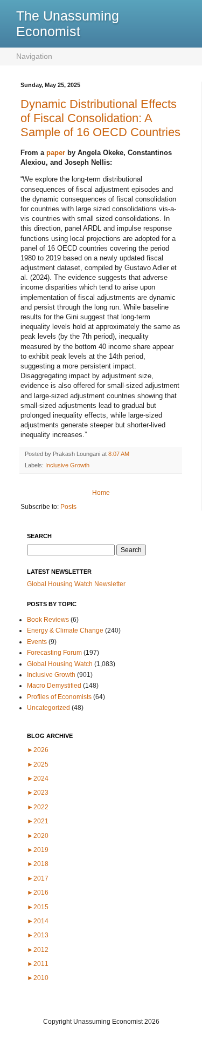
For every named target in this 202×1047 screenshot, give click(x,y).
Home (101, 492)
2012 (37, 950)
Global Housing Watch (60, 664)
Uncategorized (48, 708)
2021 (37, 821)
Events (37, 642)
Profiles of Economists (59, 697)
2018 (37, 864)
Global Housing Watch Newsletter (76, 584)
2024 (37, 778)
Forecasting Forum (54, 652)
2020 (37, 836)
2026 (37, 750)
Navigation (34, 56)
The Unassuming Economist (67, 23)
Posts (68, 507)
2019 (37, 850)
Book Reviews (48, 619)
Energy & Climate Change (65, 630)
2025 (37, 764)
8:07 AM (118, 454)
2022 (37, 807)
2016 (37, 892)
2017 (37, 878)
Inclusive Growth (67, 465)
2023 (37, 792)
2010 (37, 978)
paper (55, 153)
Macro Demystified (54, 685)
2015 (37, 907)
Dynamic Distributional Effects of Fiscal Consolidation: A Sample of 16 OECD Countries (100, 118)
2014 (37, 921)
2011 (37, 964)
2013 (37, 935)
